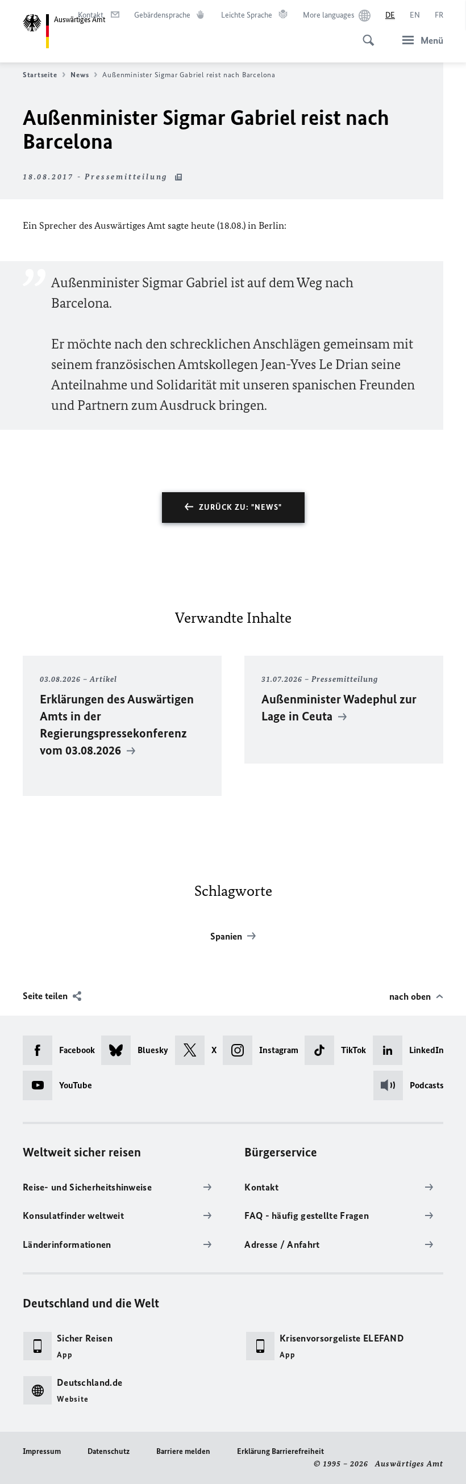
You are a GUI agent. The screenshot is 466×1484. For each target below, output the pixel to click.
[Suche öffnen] (364, 34)
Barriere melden (183, 1451)
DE (390, 15)
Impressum (42, 1451)
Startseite (40, 74)
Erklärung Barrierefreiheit (280, 1451)
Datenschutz (109, 1451)
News (79, 74)
